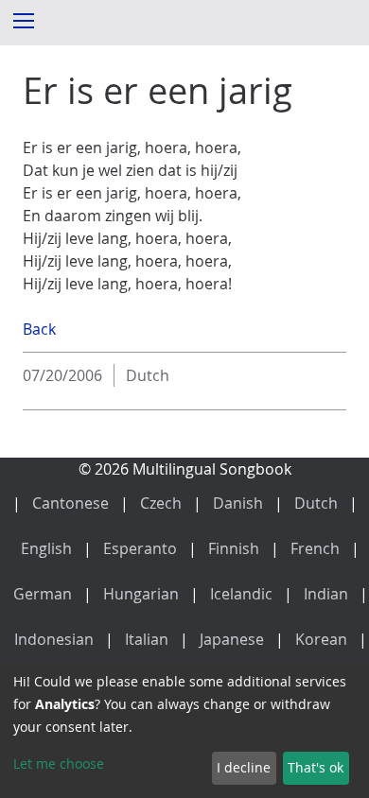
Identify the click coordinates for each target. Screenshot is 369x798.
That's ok (315, 767)
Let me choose (58, 763)
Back (39, 329)
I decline (244, 767)
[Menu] (22, 20)
